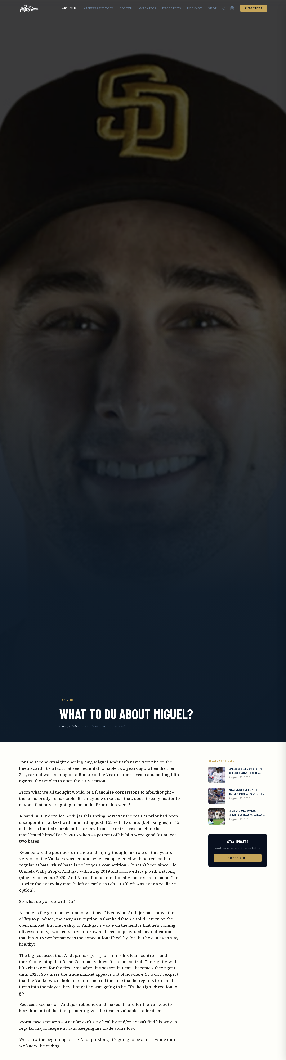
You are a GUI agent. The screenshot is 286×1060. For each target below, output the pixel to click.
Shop (212, 8)
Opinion (67, 700)
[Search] (224, 8)
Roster (126, 8)
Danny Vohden (69, 726)
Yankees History (99, 8)
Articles (70, 8)
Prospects (171, 8)
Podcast (194, 8)
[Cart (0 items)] (232, 8)
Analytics (147, 8)
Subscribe (253, 8)
